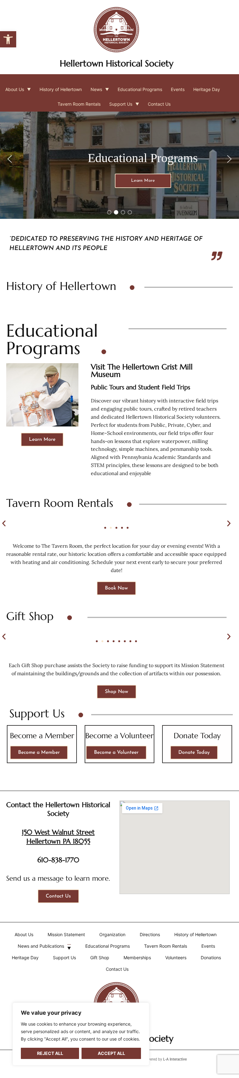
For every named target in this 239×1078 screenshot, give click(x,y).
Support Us (120, 104)
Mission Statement (66, 934)
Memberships (137, 957)
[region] (80, 1034)
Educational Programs (140, 89)
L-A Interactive (175, 1059)
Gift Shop (99, 957)
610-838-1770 (58, 860)
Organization (112, 934)
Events (178, 89)
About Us (14, 89)
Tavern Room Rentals (79, 104)
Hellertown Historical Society (116, 63)
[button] (8, 39)
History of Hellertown (61, 89)
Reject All (50, 1053)
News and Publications (41, 946)
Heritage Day (206, 89)
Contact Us (159, 104)
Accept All (111, 1053)
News (96, 89)
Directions (150, 934)
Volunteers (175, 957)
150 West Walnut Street (58, 832)
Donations (211, 957)
